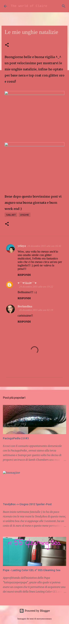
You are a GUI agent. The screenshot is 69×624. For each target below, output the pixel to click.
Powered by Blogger (37, 610)
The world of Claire (29, 6)
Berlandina (25, 306)
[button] (7, 45)
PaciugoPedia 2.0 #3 (16, 438)
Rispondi (24, 274)
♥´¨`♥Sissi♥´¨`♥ (27, 283)
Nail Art (11, 214)
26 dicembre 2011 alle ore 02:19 (36, 310)
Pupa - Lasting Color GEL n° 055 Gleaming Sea (31, 570)
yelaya (22, 245)
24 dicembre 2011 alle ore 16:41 (44, 246)
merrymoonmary (44, 618)
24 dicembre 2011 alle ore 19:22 (36, 286)
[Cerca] (63, 6)
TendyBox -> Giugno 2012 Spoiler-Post (27, 504)
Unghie (24, 214)
